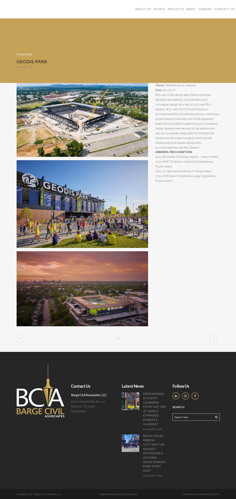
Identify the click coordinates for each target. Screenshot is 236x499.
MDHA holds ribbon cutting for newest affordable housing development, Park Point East (155, 453)
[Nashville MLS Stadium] (82, 205)
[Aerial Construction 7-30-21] (82, 121)
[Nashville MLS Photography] (82, 290)
